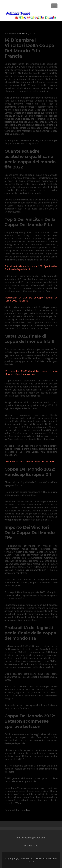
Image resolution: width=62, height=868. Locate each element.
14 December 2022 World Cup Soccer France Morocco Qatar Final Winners (31, 372)
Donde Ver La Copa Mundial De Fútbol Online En (29, 461)
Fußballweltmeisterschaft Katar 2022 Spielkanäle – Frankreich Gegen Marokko (31, 268)
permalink (25, 809)
